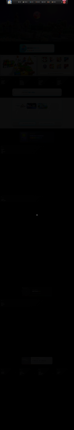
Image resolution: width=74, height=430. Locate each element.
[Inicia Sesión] (64, 2)
